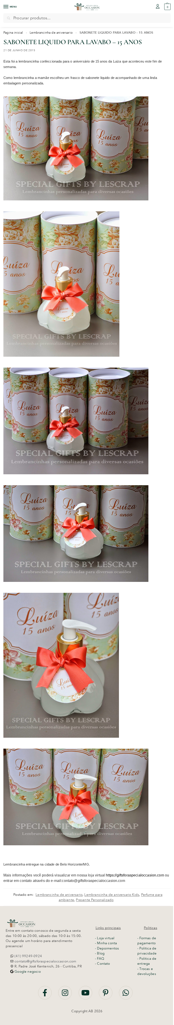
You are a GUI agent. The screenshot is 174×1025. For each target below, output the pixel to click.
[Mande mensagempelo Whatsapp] (126, 995)
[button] (167, 7)
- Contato (102, 964)
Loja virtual (105, 938)
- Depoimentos (107, 948)
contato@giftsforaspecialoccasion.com (45, 961)
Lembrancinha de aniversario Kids (111, 895)
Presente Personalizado (95, 900)
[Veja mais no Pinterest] (106, 995)
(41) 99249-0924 (28, 956)
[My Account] (157, 7)
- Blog (99, 953)
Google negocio (27, 971)
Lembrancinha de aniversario (51, 33)
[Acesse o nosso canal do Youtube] (85, 995)
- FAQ (99, 959)
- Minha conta (106, 943)
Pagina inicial (13, 33)
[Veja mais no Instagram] (65, 995)
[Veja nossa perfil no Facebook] (45, 995)
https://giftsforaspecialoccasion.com (135, 875)
